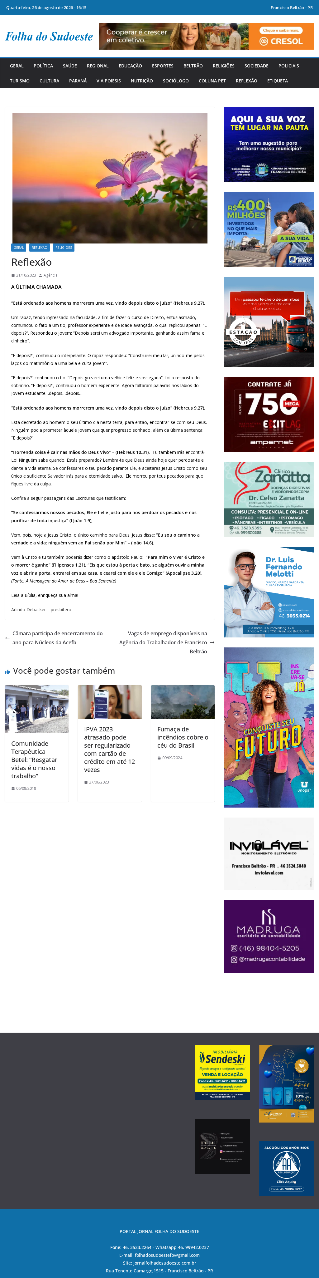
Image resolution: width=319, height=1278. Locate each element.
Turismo (20, 81)
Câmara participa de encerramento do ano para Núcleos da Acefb (57, 638)
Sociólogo (176, 81)
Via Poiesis (109, 81)
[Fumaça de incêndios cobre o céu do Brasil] (183, 689)
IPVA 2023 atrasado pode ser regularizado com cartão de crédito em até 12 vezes (109, 749)
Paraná (78, 81)
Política (43, 66)
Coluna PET (212, 81)
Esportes (163, 66)
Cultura (49, 81)
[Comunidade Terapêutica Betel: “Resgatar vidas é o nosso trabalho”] (37, 689)
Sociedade (257, 66)
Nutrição (142, 81)
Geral (17, 66)
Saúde (70, 66)
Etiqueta (277, 81)
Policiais (289, 66)
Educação (130, 66)
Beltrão (193, 66)
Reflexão (246, 81)
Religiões (224, 66)
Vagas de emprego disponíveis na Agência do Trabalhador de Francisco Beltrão (163, 642)
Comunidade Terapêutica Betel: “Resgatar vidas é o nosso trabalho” (34, 759)
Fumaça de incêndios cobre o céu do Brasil (182, 737)
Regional (98, 66)
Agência (51, 275)
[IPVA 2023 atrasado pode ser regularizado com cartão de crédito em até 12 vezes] (109, 689)
